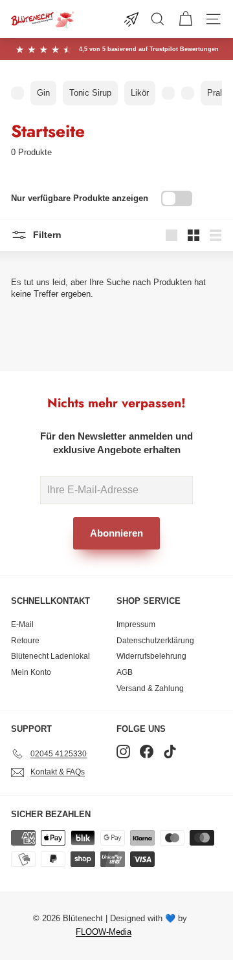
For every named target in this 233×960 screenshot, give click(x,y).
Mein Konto (31, 672)
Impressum (135, 624)
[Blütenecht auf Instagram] (123, 751)
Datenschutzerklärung (155, 640)
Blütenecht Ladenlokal (50, 656)
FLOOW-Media (103, 932)
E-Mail (22, 624)
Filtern (45, 234)
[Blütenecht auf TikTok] (170, 751)
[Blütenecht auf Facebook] (146, 751)
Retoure (25, 640)
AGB (124, 672)
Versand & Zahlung (150, 688)
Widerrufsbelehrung (151, 656)
